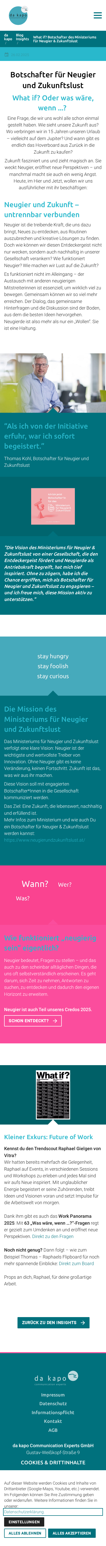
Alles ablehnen (25, 1533)
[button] (98, 15)
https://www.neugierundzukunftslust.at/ (44, 840)
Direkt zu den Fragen (53, 1236)
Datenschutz (53, 1403)
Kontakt (53, 1421)
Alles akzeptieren (72, 1533)
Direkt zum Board (76, 1263)
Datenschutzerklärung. (24, 1511)
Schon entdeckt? (29, 1020)
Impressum (53, 1394)
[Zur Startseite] (18, 15)
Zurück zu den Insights (49, 1322)
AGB (53, 1430)
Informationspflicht (53, 1412)
